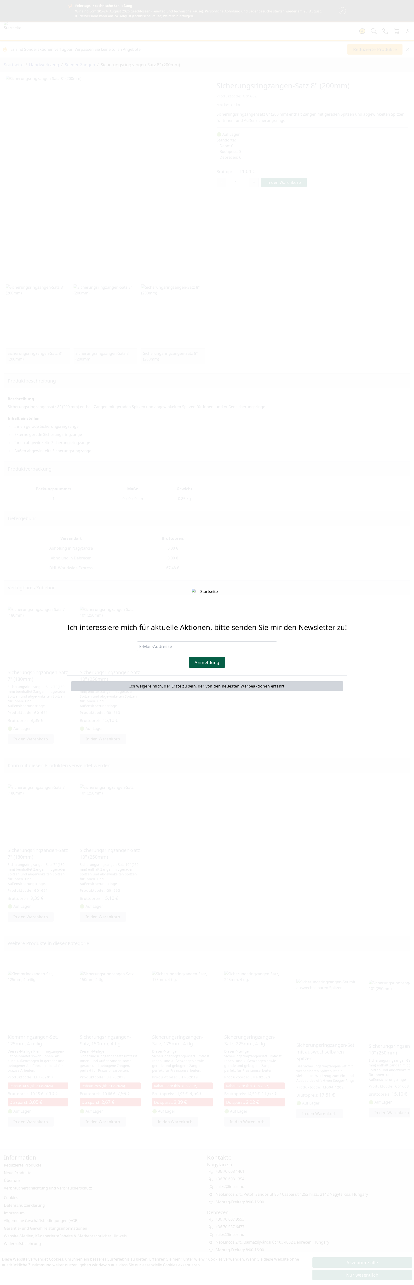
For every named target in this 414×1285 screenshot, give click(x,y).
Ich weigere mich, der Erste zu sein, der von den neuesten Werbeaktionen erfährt (207, 686)
